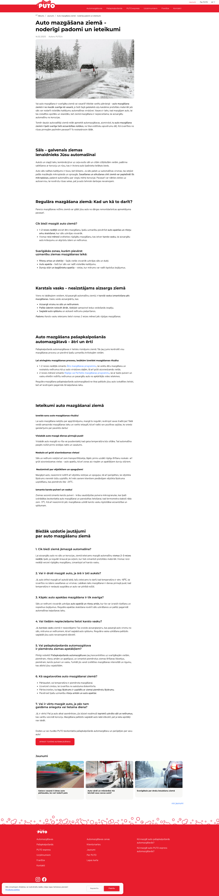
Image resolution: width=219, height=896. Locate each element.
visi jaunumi (177, 803)
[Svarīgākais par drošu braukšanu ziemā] (159, 779)
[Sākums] (43, 831)
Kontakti (177, 8)
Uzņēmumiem (150, 8)
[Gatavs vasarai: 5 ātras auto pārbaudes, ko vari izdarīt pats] (60, 780)
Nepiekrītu (94, 888)
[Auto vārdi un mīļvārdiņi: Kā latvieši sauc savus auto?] (109, 780)
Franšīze (165, 8)
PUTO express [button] (132, 8)
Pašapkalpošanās (44, 844)
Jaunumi (192, 2)
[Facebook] (44, 880)
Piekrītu (112, 888)
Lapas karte (92, 860)
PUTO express (43, 849)
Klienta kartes (94, 844)
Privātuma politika (12, 890)
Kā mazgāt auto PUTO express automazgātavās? (152, 850)
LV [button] (212, 2)
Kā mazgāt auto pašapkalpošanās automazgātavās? (153, 841)
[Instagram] (38, 880)
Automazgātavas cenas (98, 839)
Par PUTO (204, 2)
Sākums (41, 16)
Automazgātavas (94, 8)
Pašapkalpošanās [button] (114, 8)
